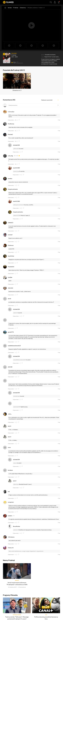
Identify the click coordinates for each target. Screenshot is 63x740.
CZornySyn (11, 111)
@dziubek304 (16, 406)
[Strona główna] (5, 8)
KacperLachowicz (13, 189)
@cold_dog (16, 171)
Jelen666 (10, 288)
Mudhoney (11, 124)
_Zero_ (10, 414)
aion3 (9, 426)
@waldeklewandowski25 (19, 359)
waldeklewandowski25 (14, 345)
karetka (10, 178)
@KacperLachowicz (18, 204)
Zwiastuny (23, 7)
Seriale (10, 7)
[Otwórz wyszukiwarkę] (51, 2)
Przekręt (15, 7)
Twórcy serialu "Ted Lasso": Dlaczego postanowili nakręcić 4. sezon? (17, 618)
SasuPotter (11, 256)
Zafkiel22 (10, 222)
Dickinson (11, 245)
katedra (10, 515)
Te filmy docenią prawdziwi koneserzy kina (46, 618)
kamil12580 (16, 168)
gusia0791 (11, 332)
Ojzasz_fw (11, 547)
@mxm (15, 463)
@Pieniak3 (16, 148)
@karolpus (16, 484)
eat (9, 491)
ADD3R (10, 367)
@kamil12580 (17, 215)
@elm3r (15, 312)
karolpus (10, 470)
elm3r (9, 298)
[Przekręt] (6, 58)
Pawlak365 (11, 266)
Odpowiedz (11, 120)
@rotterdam (16, 396)
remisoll (10, 234)
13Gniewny (11, 537)
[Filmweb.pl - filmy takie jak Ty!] (8, 2)
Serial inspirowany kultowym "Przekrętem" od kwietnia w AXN (16, 583)
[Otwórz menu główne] (58, 2)
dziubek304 (16, 145)
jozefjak (10, 277)
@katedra (15, 530)
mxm (9, 447)
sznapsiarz (11, 502)
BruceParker (16, 526)
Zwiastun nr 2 (17, 90)
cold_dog (10, 155)
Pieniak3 (10, 134)
